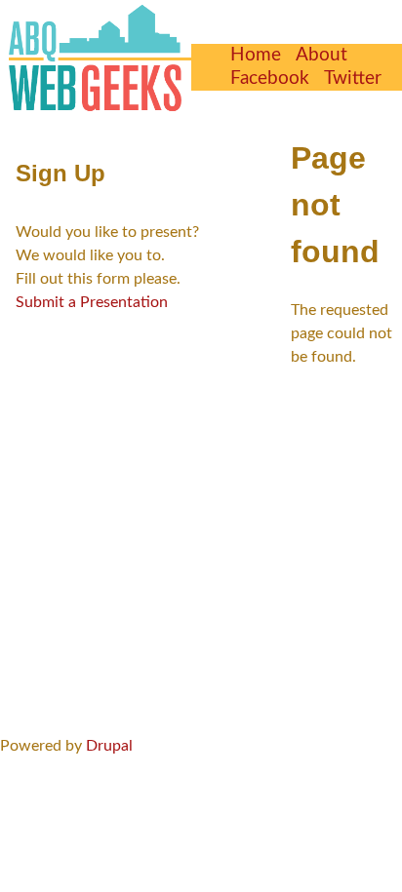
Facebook (269, 78)
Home (255, 55)
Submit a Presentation (92, 302)
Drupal (109, 746)
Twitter (353, 78)
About (321, 55)
